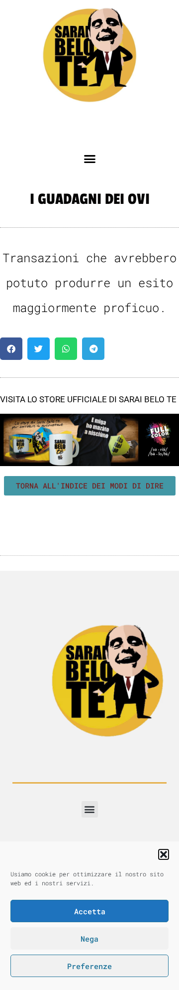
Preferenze (89, 966)
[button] (164, 854)
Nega (89, 939)
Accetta (89, 911)
